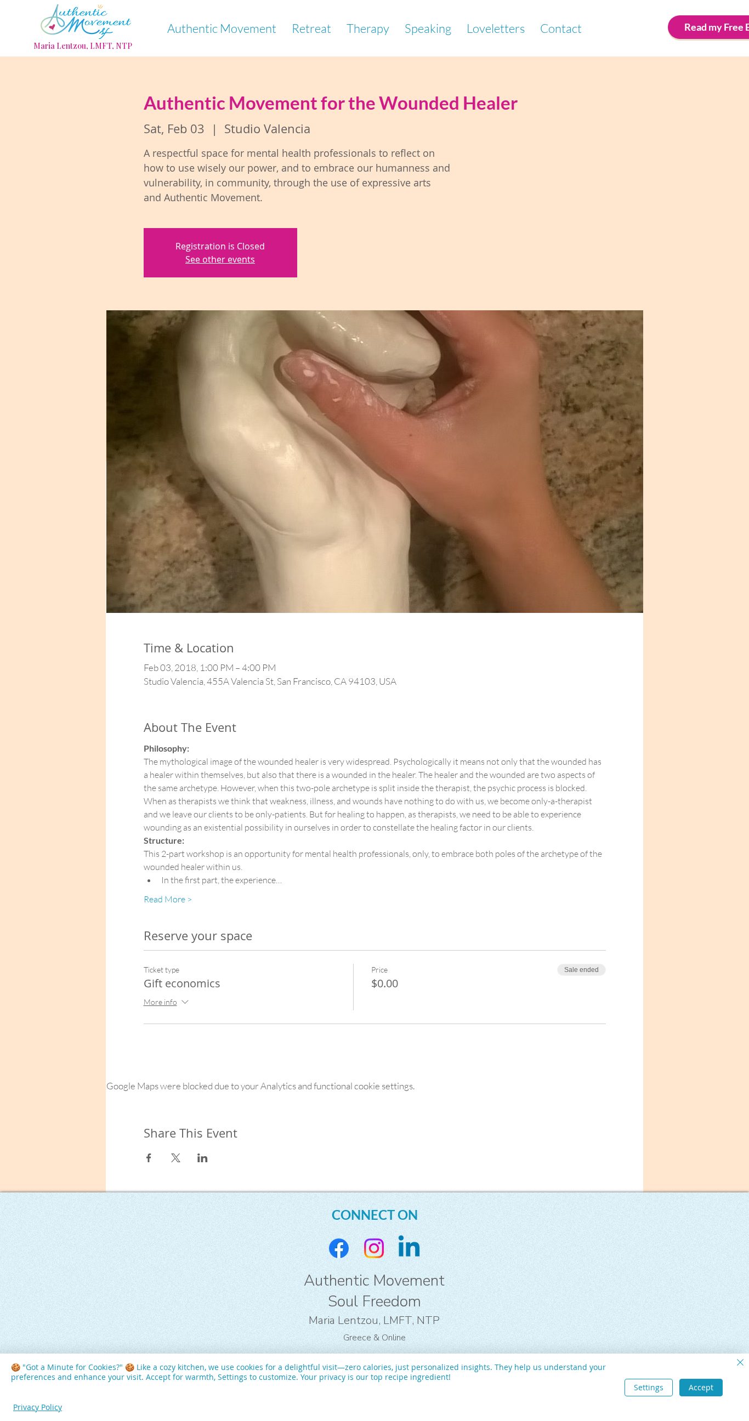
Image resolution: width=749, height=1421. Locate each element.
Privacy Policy (37, 1407)
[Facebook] (339, 1248)
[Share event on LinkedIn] (202, 1157)
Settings (648, 1387)
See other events (220, 259)
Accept (701, 1387)
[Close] (740, 1363)
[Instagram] (374, 1248)
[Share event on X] (176, 1157)
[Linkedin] (409, 1248)
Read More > (168, 899)
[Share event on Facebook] (149, 1157)
